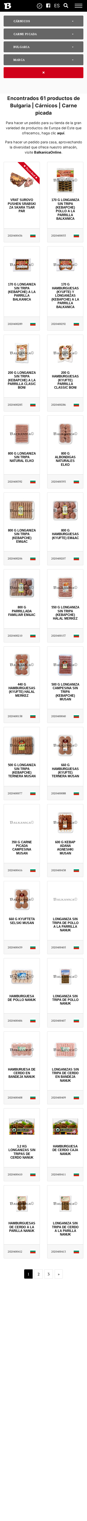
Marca (19, 60)
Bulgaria (22, 47)
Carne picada (25, 34)
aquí (60, 133)
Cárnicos (22, 21)
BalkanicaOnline (47, 152)
